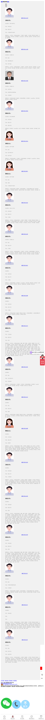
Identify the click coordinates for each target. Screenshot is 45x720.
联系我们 (15, 680)
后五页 (42, 675)
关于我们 (2, 680)
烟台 (8, 1)
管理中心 (41, 718)
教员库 (13, 718)
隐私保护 (11, 680)
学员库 (22, 718)
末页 (42, 678)
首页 (4, 718)
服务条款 (7, 680)
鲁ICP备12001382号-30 (6, 683)
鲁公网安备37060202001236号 (10, 684)
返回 (2, 1)
